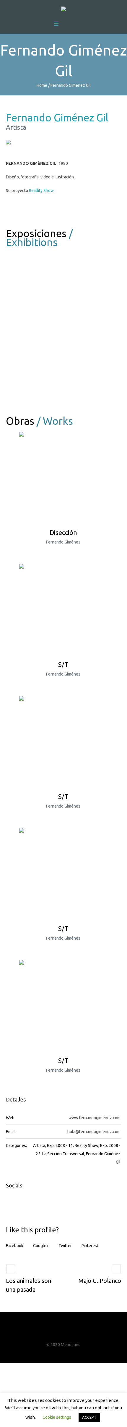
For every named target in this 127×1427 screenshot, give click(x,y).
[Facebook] (47, 1333)
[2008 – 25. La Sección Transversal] (36, 352)
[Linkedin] (80, 1333)
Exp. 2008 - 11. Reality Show (72, 1145)
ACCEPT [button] (89, 1417)
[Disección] (63, 476)
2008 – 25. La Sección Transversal (36, 397)
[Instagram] (69, 1333)
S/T (63, 664)
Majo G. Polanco (100, 1280)
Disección (63, 532)
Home (42, 85)
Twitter (65, 1245)
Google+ (41, 1245)
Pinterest (90, 1245)
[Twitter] (58, 1333)
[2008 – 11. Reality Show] (36, 275)
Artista (39, 1145)
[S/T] (63, 608)
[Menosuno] (63, 10)
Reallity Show (41, 190)
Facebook (14, 1245)
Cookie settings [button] (57, 1417)
